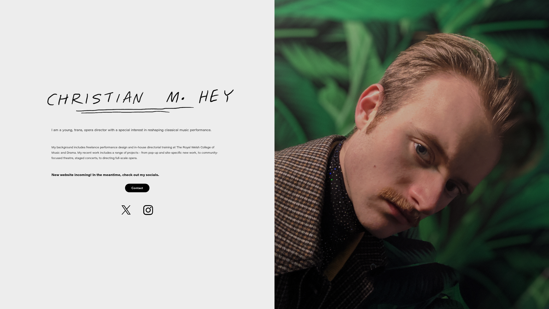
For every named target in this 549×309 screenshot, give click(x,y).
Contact (137, 188)
